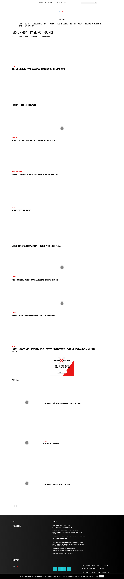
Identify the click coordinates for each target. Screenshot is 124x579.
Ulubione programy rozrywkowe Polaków (63, 548)
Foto (13, 66)
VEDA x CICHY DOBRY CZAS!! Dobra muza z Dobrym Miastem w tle (35, 279)
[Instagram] (60, 569)
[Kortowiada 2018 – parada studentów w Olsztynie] (27, 483)
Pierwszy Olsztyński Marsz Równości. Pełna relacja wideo (33, 315)
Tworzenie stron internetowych (24, 105)
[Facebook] (55, 569)
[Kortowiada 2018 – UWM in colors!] (27, 442)
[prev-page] (13, 506)
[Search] (95, 3)
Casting (14, 137)
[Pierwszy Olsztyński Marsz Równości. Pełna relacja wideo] (62, 303)
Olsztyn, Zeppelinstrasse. (21, 210)
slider (45, 401)
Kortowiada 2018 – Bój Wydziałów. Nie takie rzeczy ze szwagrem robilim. (62, 403)
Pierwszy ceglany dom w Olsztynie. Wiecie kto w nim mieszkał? (35, 174)
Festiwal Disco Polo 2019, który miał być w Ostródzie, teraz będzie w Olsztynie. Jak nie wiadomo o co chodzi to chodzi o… (53, 350)
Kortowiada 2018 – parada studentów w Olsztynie (56, 484)
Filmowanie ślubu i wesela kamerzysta (62, 527)
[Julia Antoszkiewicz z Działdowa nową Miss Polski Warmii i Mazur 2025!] (62, 57)
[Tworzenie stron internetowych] (62, 92)
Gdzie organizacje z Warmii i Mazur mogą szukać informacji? (68, 542)
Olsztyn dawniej (17, 171)
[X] (64, 569)
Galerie (14, 276)
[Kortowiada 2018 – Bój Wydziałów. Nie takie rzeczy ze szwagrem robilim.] (27, 402)
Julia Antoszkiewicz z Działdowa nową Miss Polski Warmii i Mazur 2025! (38, 69)
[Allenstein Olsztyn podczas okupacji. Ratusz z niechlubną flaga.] (62, 233)
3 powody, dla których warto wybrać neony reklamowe (67, 550)
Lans (13, 346)
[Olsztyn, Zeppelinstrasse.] (62, 198)
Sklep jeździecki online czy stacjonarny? (63, 553)
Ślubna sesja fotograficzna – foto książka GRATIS (65, 530)
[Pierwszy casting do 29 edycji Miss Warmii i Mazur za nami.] (62, 128)
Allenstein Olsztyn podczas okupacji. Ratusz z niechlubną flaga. (36, 246)
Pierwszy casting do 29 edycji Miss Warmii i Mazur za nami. (34, 140)
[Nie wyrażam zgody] (122, 576)
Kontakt (15, 560)
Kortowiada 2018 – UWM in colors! (52, 443)
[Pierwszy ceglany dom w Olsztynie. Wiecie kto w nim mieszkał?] (62, 162)
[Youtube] (69, 569)
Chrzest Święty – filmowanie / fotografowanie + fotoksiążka (68, 536)
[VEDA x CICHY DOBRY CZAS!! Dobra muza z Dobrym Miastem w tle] (62, 267)
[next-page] (15, 506)
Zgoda (101, 576)
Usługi (14, 102)
